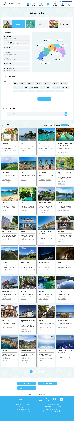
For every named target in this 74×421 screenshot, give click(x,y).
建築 (42, 87)
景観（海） (22, 83)
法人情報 (30, 394)
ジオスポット (47, 83)
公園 (26, 87)
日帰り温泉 (31, 91)
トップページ (2, 8)
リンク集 (35, 394)
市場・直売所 (40, 91)
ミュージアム (63, 83)
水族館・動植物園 (34, 87)
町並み (15, 91)
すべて (16, 81)
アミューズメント (17, 87)
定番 (15, 83)
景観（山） (30, 83)
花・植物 (55, 83)
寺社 (48, 87)
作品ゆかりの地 (59, 91)
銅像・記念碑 (64, 87)
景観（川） (39, 83)
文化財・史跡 (55, 87)
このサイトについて (42, 394)
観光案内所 (23, 91)
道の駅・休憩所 (49, 91)
